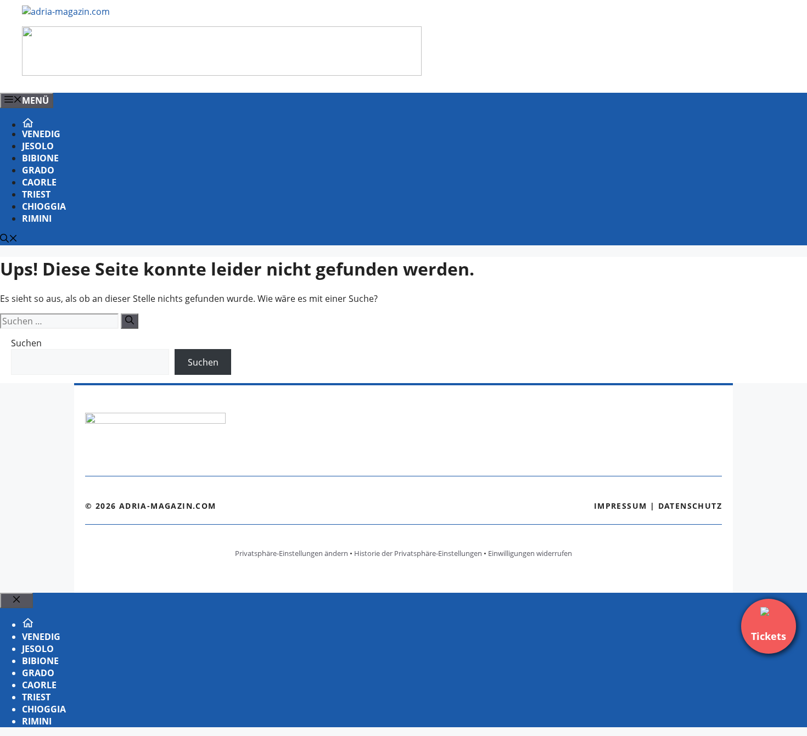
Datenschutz (690, 506)
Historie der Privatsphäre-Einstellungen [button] (418, 553)
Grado (38, 170)
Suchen (26, 343)
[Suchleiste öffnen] (9, 239)
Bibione (40, 158)
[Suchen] (129, 321)
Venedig (41, 134)
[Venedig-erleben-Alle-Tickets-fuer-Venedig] (222, 72)
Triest (36, 194)
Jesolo (38, 146)
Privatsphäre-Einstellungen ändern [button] (291, 553)
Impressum (620, 506)
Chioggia (44, 206)
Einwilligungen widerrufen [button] (530, 553)
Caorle (39, 182)
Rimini (37, 218)
